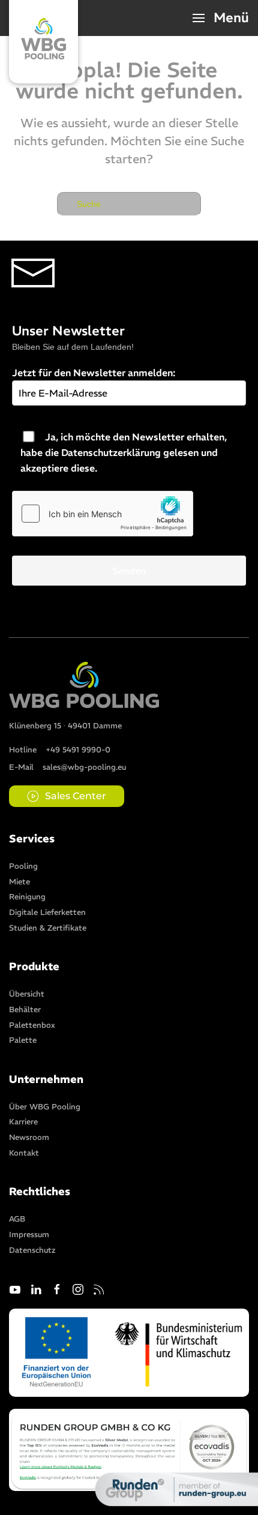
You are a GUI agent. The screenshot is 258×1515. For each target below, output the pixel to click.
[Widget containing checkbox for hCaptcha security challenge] (102, 513)
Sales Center (75, 796)
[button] (221, 18)
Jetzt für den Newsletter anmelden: (93, 373)
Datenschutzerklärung (111, 452)
